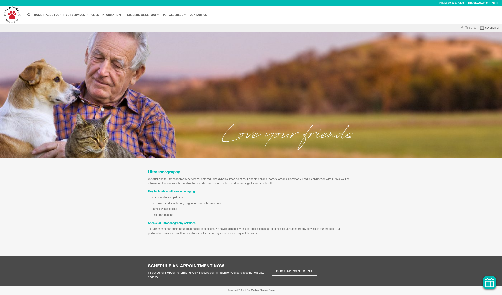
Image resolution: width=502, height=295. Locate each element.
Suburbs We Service (141, 14)
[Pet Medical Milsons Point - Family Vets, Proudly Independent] (12, 15)
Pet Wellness (173, 14)
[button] (489, 28)
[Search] (28, 15)
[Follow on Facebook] (462, 28)
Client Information (106, 14)
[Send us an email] (470, 28)
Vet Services (75, 14)
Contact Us (198, 14)
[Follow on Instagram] (466, 28)
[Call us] (475, 28)
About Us (52, 14)
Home (38, 14)
